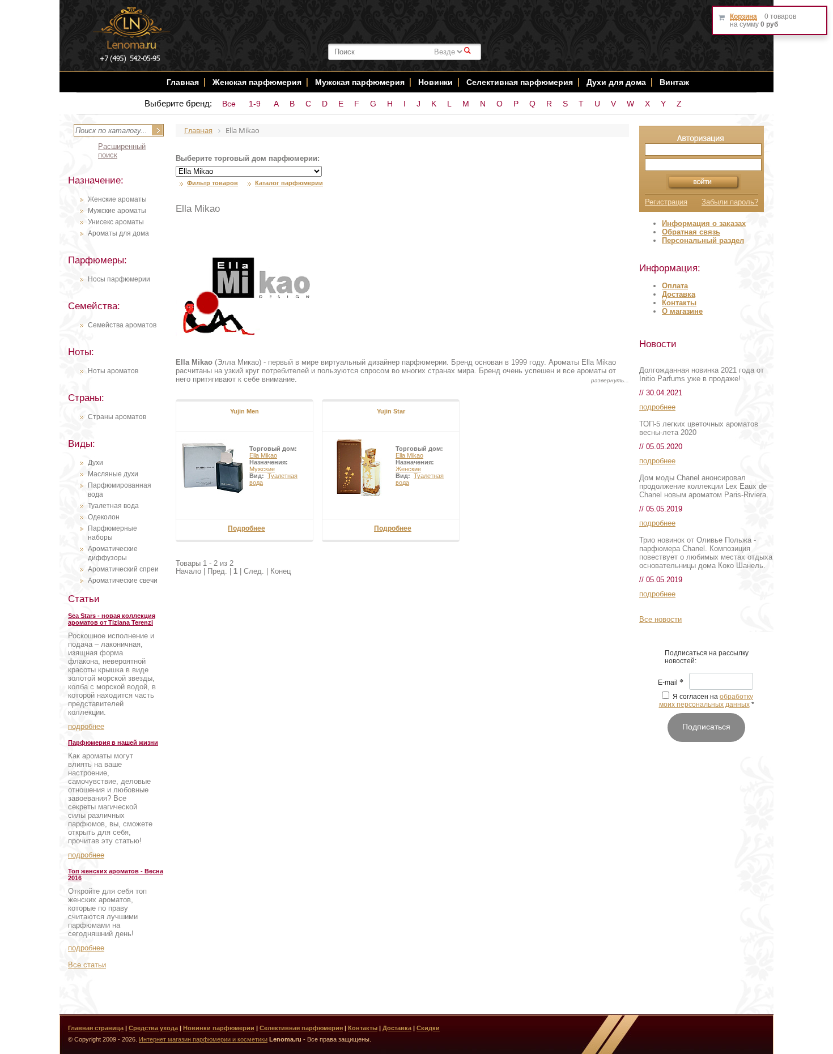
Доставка (678, 294)
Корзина (743, 16)
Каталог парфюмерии (289, 183)
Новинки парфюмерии (218, 1028)
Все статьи (87, 965)
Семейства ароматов (122, 325)
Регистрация (666, 202)
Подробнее (246, 528)
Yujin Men (244, 411)
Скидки (428, 1028)
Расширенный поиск (122, 150)
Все (229, 103)
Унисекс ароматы (116, 222)
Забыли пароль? (730, 202)
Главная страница (96, 1028)
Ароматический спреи (123, 569)
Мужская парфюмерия (360, 82)
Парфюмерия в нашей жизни (113, 742)
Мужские (262, 469)
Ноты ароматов (113, 371)
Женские (408, 469)
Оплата (675, 285)
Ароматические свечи (123, 580)
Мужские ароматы (117, 211)
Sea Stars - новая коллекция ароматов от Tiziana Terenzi (111, 619)
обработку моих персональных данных (706, 701)
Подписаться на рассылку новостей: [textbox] (707, 657)
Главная (183, 82)
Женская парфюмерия (256, 82)
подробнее (86, 726)
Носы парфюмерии (119, 279)
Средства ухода (153, 1028)
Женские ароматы (117, 199)
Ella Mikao (263, 455)
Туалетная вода (113, 506)
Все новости (660, 619)
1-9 (255, 103)
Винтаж (674, 82)
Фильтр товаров (212, 183)
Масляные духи (113, 474)
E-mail (670, 683)
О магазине (682, 311)
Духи (95, 463)
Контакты (679, 302)
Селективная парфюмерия (519, 82)
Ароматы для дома (118, 233)
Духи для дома (616, 82)
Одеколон (104, 517)
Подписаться (706, 726)
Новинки (436, 82)
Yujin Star (391, 411)
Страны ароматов (117, 417)
